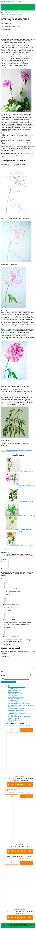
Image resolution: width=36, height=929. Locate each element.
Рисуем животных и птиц (16, 693)
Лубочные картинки (14, 690)
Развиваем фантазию (14, 720)
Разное (10, 721)
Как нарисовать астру (27, 471)
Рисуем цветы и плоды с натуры (11, 14)
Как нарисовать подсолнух (24, 545)
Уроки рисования (26, 13)
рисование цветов (11, 451)
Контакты (7, 8)
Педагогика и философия (16, 710)
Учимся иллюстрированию (16, 713)
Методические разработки (16, 687)
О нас (6, 9)
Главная (6, 4)
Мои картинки (12, 715)
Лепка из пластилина (15, 700)
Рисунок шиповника (26, 501)
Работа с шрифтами (14, 718)
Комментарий (5, 656)
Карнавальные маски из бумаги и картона (21, 705)
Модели (10, 707)
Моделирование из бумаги (16, 708)
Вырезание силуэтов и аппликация (19, 703)
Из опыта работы (13, 688)
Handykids (15, 604)
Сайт (2, 678)
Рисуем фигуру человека (16, 697)
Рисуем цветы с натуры (15, 698)
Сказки (10, 711)
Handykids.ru (5, 924)
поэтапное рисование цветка (15, 450)
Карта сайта (8, 6)
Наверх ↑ (3, 927)
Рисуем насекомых (14, 695)
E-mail (3, 675)
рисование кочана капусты (9, 334)
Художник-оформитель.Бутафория (19, 716)
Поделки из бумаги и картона (17, 702)
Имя (3, 671)
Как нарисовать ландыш (27, 515)
